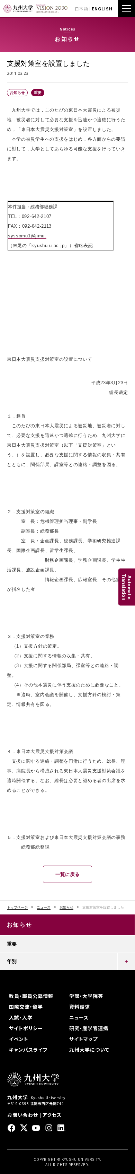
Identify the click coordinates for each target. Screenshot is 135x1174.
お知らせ (66, 907)
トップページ (17, 907)
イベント (18, 1038)
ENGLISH (102, 8)
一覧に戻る (67, 874)
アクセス (52, 1114)
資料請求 (79, 1006)
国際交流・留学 (26, 1006)
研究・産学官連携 (88, 1028)
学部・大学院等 (86, 995)
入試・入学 (21, 1017)
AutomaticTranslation (126, 587)
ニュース (44, 907)
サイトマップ (83, 1038)
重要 (12, 944)
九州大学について (89, 1049)
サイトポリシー (26, 1028)
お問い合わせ (22, 1114)
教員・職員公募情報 (31, 995)
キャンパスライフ (28, 1049)
